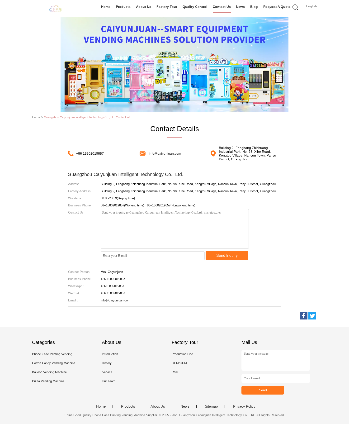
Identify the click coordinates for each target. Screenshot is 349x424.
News (240, 7)
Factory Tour (166, 7)
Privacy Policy (244, 406)
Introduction (110, 354)
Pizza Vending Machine (48, 381)
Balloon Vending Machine (49, 372)
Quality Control (195, 7)
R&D (175, 372)
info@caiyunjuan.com (165, 153)
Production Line (182, 354)
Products (123, 7)
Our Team (108, 381)
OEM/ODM (179, 363)
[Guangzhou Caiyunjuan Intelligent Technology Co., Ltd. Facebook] (303, 315)
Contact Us (222, 7)
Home (105, 7)
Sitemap (211, 406)
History (107, 363)
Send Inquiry (227, 255)
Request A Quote (277, 7)
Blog (254, 7)
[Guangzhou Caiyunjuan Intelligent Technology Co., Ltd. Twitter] (312, 315)
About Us (143, 7)
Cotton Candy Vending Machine (53, 363)
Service (107, 372)
